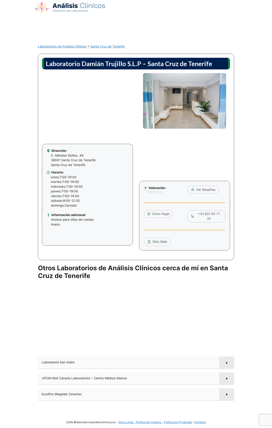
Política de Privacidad (178, 422)
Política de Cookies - (149, 422)
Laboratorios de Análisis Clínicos (62, 46)
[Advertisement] (136, 25)
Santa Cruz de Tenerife (107, 46)
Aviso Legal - (127, 422)
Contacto (200, 422)
